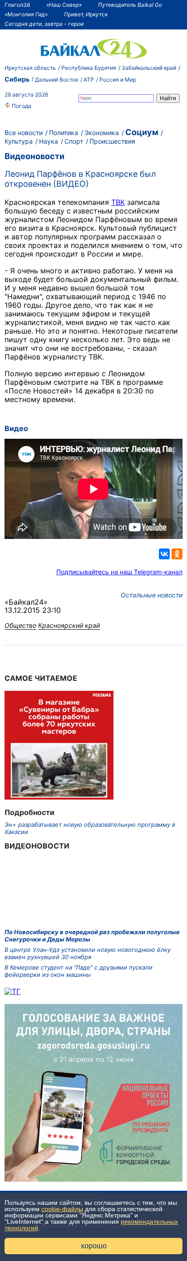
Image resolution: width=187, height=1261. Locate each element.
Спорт (73, 141)
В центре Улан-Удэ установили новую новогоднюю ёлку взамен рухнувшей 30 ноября (88, 953)
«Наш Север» (64, 4)
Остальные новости (151, 595)
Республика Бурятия (88, 67)
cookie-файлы (62, 1208)
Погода (20, 105)
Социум (141, 132)
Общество (20, 625)
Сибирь (17, 79)
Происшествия (112, 141)
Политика (63, 132)
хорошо (94, 1246)
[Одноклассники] (177, 553)
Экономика (101, 132)
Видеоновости (34, 156)
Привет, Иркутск (86, 14)
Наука (48, 141)
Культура (19, 141)
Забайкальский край (149, 67)
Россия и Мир (117, 79)
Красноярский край (69, 625)
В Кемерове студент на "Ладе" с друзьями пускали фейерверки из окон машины (79, 971)
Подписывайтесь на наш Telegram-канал (119, 572)
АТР (89, 79)
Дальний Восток (56, 79)
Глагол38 (17, 4)
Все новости (24, 132)
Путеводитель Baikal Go (130, 4)
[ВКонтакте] (164, 553)
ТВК (118, 202)
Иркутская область (30, 67)
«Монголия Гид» (26, 14)
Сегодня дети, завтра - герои (44, 23)
